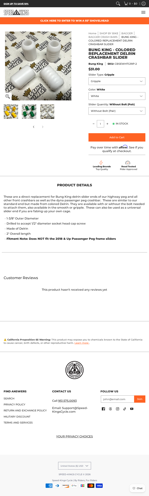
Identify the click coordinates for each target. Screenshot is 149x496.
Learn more (81, 342)
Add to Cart (116, 137)
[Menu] (143, 12)
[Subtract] (93, 124)
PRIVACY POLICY (14, 404)
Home (92, 33)
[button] (103, 409)
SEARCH (9, 398)
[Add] (107, 124)
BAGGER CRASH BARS (103, 37)
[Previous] (6, 66)
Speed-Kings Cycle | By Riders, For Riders (74, 480)
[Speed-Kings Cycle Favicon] (74, 370)
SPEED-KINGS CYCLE (70, 474)
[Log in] (143, 3)
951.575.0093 (67, 400)
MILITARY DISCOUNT (17, 416)
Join (139, 399)
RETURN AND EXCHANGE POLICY (25, 410)
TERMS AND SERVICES (18, 422)
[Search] (118, 3)
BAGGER (127, 33)
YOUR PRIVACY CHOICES (74, 436)
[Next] (70, 66)
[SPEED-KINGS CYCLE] (16, 12)
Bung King (95, 63)
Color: (96, 89)
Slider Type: (101, 74)
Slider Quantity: (111, 104)
